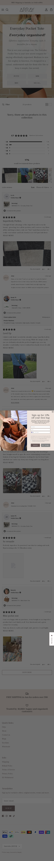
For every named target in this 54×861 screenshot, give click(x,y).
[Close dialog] (53, 412)
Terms (46, 438)
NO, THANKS (45, 445)
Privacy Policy (42, 438)
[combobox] (32, 432)
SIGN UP (35, 445)
